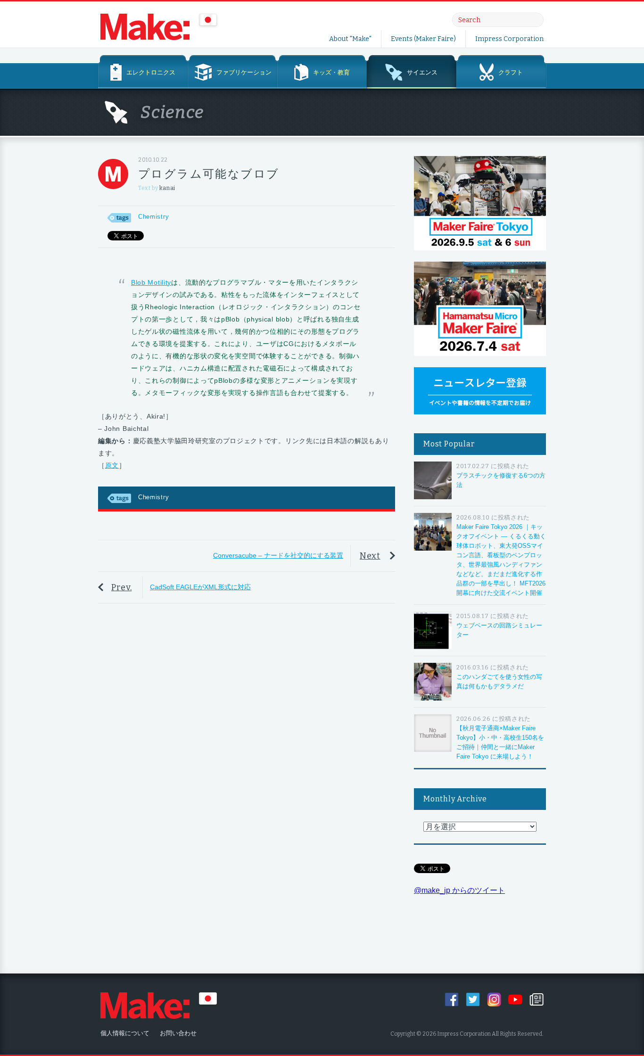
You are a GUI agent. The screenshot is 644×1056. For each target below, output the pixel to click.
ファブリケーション (244, 72)
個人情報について (124, 1033)
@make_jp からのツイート (459, 890)
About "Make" (350, 39)
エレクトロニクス (150, 72)
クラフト (510, 72)
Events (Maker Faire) (423, 39)
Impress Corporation (509, 39)
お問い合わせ (178, 1033)
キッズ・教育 (331, 72)
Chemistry (153, 216)
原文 (112, 465)
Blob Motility (151, 282)
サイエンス (422, 72)
